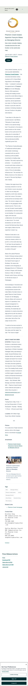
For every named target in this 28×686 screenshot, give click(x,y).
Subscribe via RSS (7, 562)
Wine (7, 489)
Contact (7, 543)
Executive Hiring (17, 498)
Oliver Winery (8, 498)
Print (3, 557)
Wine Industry (8, 500)
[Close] (26, 664)
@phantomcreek (9, 395)
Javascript (5, 567)
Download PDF (6, 560)
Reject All (14, 678)
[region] (14, 674)
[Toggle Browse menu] (22, 9)
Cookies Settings (14, 674)
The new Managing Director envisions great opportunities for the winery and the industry (13, 476)
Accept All (14, 683)
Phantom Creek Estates (11, 56)
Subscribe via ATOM (7, 564)
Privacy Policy (5, 671)
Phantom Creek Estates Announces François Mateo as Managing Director (15, 445)
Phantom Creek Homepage (15, 507)
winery (19, 492)
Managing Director (10, 495)
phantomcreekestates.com (12, 392)
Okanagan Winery (14, 489)
